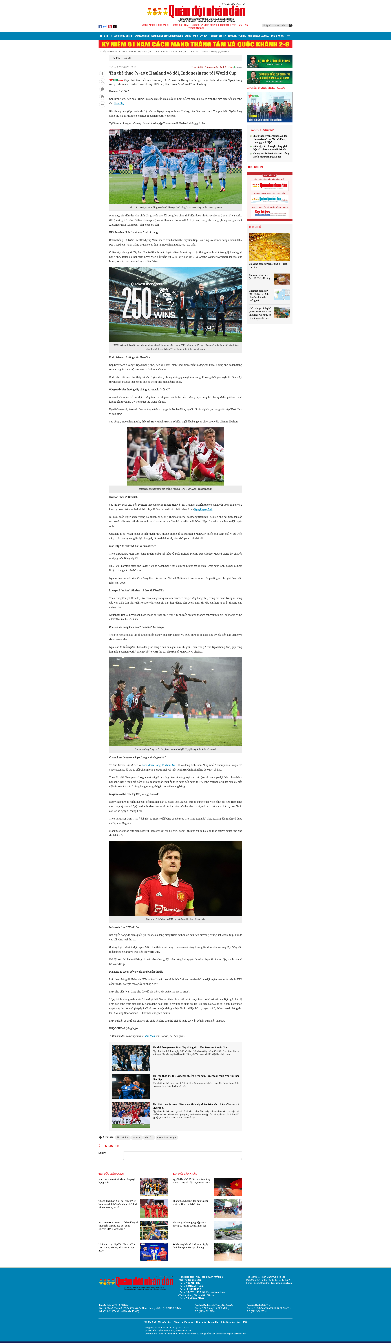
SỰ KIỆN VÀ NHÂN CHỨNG (204, 25)
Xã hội (195, 36)
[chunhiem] (269, 77)
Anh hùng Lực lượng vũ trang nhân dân (266, 36)
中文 (234, 25)
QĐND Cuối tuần (180, 25)
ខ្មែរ (246, 25)
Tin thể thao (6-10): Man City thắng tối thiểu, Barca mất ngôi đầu (190, 1047)
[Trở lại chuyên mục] (102, 104)
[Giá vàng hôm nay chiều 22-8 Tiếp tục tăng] (269, 247)
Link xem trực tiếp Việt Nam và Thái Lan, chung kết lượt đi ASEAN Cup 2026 (117, 1247)
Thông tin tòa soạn (183, 1322)
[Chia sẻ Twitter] (102, 81)
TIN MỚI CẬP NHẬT (185, 1173)
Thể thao (116, 58)
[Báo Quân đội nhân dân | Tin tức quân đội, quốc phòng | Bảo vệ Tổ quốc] (195, 12)
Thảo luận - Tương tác (207, 1322)
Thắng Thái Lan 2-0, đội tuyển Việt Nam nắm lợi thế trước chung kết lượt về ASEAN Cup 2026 (118, 1204)
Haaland (137, 1137)
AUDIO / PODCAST (262, 129)
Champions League (166, 1137)
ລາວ (240, 25)
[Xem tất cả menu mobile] (288, 36)
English (224, 25)
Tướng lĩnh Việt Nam (237, 36)
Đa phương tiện (142, 36)
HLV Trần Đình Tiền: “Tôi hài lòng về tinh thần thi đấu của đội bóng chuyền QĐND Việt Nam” (118, 1225)
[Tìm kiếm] (290, 25)
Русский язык (196, 28)
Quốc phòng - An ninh (123, 36)
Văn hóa (203, 36)
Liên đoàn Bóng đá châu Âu (158, 765)
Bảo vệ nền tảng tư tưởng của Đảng (166, 36)
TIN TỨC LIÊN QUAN (111, 1173)
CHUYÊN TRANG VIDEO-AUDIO (266, 87)
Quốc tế (127, 58)
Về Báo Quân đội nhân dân (157, 1322)
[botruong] (269, 62)
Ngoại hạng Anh (203, 509)
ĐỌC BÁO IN (163, 25)
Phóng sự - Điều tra (217, 36)
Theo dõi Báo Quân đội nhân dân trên (209, 67)
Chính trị (108, 36)
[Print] (102, 97)
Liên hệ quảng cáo (230, 1322)
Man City (119, 103)
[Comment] (102, 89)
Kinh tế (188, 36)
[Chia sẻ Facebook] (102, 74)
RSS (245, 1322)
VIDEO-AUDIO (148, 25)
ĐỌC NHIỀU (255, 227)
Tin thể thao (123, 1137)
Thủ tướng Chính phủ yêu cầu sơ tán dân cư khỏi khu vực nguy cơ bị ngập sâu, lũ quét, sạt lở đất (260, 315)
